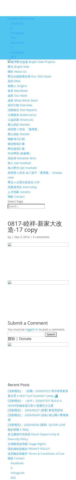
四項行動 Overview (20, 105)
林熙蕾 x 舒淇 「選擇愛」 (24, 129)
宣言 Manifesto (18, 91)
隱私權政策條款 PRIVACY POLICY (29, 449)
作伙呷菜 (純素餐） (20, 153)
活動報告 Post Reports (22, 110)
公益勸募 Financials (20, 120)
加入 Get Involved (19, 163)
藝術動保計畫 (16, 144)
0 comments (41, 237)
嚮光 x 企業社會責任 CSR (24, 182)
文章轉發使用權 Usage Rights (27, 444)
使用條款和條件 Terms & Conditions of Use (36, 454)
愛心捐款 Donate (19, 124)
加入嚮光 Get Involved (22, 168)
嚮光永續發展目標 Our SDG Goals (29, 76)
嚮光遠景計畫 (16, 148)
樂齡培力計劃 (16, 139)
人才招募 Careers (19, 192)
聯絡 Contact (16, 196)
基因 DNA (14, 81)
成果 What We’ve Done (23, 100)
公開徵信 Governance (22, 115)
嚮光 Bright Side (18, 67)
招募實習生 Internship (22, 187)
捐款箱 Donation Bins (22, 158)
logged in (32, 329)
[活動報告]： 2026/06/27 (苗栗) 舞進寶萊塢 (35, 410)
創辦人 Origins (17, 86)
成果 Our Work (17, 95)
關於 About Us (17, 71)
